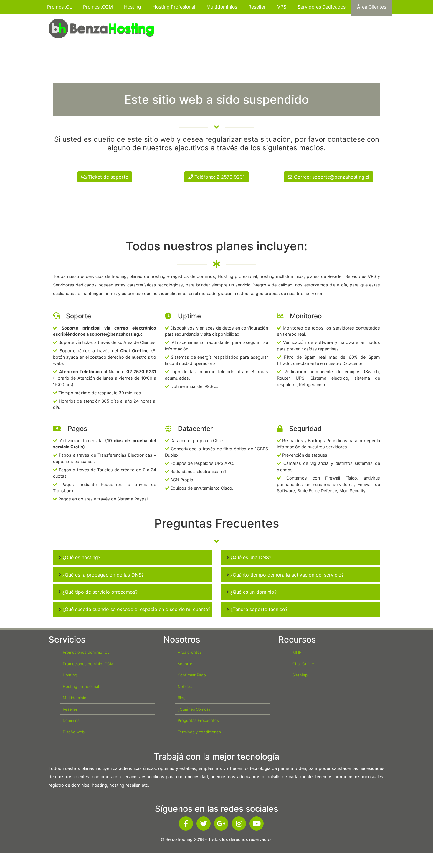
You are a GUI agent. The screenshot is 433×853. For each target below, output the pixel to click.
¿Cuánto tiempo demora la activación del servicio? (286, 575)
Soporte (185, 663)
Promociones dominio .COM (88, 663)
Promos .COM (98, 7)
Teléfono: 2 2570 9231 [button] (219, 177)
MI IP (296, 652)
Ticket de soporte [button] (107, 177)
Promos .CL (59, 7)
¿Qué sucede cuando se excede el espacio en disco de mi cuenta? (135, 609)
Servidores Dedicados (322, 7)
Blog (182, 697)
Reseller (257, 7)
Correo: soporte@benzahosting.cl (330, 177)
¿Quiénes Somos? (194, 709)
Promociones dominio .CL (86, 652)
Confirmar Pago (192, 675)
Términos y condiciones (199, 732)
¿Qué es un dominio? (253, 592)
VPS (281, 7)
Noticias (185, 686)
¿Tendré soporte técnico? (258, 609)
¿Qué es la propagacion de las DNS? (102, 575)
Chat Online (303, 663)
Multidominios (221, 7)
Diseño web (74, 732)
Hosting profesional (81, 686)
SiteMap (300, 675)
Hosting (132, 7)
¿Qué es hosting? (80, 557)
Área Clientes (371, 7)
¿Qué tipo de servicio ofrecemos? (99, 592)
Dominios (71, 720)
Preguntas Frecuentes (198, 720)
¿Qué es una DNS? (250, 557)
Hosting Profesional (174, 7)
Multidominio (74, 697)
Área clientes (190, 652)
